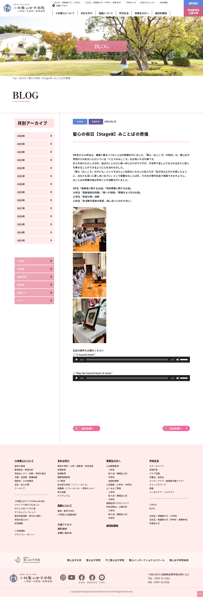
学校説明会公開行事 (193, 11)
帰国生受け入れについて (117, 503)
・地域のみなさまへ (147, 2)
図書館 (77, 488)
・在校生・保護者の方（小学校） (66, 2)
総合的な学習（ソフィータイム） (73, 484)
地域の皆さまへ (22, 519)
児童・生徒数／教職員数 (26, 477)
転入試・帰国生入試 (117, 473)
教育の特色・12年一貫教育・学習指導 (75, 465)
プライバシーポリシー (25, 534)
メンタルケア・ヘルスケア (161, 492)
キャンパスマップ (157, 484)
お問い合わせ (65, 533)
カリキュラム (64, 495)
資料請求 (193, 3)
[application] (131, 360)
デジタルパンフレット (25, 512)
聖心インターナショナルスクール (147, 560)
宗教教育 (62, 469)
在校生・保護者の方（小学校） (163, 515)
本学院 (81, 582)
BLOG (22, 78)
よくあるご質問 (113, 488)
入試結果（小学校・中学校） (119, 484)
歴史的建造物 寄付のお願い (28, 515)
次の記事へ (176, 428)
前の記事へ (88, 428)
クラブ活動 (154, 473)
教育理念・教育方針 (24, 469)
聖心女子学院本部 (178, 560)
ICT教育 (61, 480)
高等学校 (22, 277)
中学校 (20, 269)
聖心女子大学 (74, 560)
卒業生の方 (154, 523)
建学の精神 (20, 465)
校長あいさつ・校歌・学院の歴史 (30, 473)
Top (14, 78)
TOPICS (153, 504)
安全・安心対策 (22, 484)
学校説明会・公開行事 (116, 506)
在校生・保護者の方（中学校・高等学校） (169, 519)
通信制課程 (161, 13)
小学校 (20, 261)
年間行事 (153, 469)
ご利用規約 (20, 530)
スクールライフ (156, 465)
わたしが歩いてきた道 (25, 508)
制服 (151, 488)
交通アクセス (61, 5)
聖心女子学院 (93, 560)
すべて (20, 300)
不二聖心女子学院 (114, 560)
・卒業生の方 (130, 2)
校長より (22, 292)
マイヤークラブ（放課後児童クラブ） (167, 480)
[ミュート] (177, 359)
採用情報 (19, 523)
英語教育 (62, 473)
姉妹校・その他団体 (24, 480)
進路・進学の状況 (66, 510)
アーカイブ (20, 488)
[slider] (184, 359)
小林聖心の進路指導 (67, 514)
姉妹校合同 (92, 582)
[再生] (76, 359)
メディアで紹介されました (27, 504)
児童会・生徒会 (156, 477)
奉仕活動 (62, 492)
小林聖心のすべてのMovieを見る (30, 501)
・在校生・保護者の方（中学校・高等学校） (103, 2)
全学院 (20, 285)
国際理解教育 (64, 477)
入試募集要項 (112, 465)
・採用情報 (163, 2)
